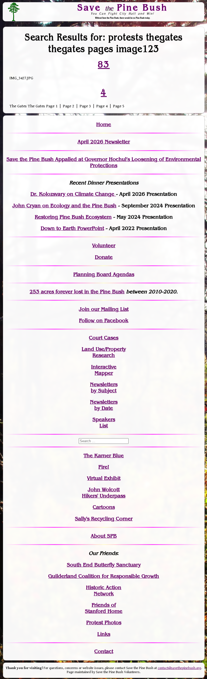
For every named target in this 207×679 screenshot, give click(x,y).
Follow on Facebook (103, 320)
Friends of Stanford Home (103, 608)
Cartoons (104, 507)
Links (103, 634)
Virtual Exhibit (103, 478)
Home (103, 124)
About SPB (104, 536)
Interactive (103, 367)
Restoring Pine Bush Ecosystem (73, 217)
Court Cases (103, 338)
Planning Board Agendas (103, 274)
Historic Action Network (103, 590)
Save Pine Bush (122, 7)
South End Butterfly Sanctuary (104, 565)
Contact (103, 651)
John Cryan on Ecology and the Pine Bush (64, 206)
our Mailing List (109, 309)
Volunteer (103, 245)
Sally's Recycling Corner (104, 519)
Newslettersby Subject (104, 387)
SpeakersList (103, 422)
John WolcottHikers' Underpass (103, 492)
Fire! (103, 467)
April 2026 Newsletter (104, 142)
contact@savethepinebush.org (179, 668)
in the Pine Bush (93, 292)
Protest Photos (103, 622)
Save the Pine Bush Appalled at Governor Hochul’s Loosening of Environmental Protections (103, 162)
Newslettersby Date (104, 405)
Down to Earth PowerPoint (72, 228)
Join (84, 309)
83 (104, 64)
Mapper (104, 373)
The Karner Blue (104, 455)
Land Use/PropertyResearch (104, 352)
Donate (104, 257)
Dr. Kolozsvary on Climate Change (73, 194)
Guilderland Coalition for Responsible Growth (103, 576)
